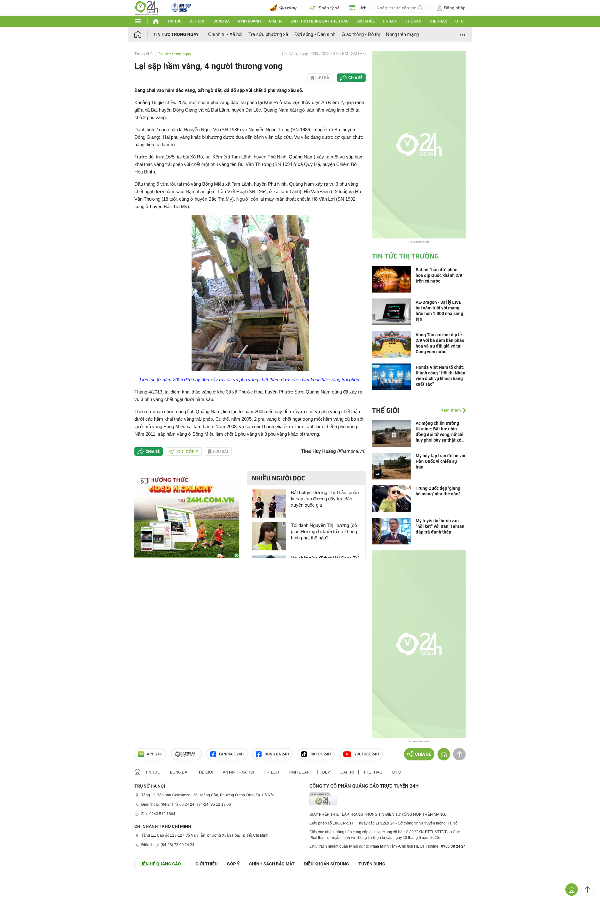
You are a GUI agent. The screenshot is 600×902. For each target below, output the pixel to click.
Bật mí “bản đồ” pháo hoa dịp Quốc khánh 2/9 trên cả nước (439, 275)
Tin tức (175, 21)
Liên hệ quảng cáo (160, 863)
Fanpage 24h (231, 754)
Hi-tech (390, 21)
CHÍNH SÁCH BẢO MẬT (272, 863)
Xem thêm (451, 410)
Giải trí (275, 21)
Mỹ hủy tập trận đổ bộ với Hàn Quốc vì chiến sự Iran (440, 461)
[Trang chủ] (143, 34)
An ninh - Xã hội (238, 772)
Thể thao (438, 21)
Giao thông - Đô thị (361, 34)
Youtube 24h (366, 754)
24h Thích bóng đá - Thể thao (319, 21)
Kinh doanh (249, 21)
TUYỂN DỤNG (371, 863)
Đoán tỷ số (329, 7)
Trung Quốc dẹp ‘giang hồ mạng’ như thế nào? (438, 491)
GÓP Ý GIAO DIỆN (18, 884)
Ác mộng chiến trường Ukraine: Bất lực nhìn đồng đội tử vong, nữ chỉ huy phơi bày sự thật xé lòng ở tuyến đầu (439, 432)
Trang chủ (143, 54)
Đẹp (326, 772)
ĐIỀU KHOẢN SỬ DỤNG (326, 863)
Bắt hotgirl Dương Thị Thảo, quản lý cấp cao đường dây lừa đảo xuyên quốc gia (325, 499)
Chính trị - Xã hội (225, 34)
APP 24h (154, 754)
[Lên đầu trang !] (587, 889)
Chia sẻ (355, 78)
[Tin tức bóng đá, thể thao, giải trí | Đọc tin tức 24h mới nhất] (146, 7)
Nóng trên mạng (402, 34)
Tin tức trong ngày (176, 34)
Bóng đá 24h (277, 754)
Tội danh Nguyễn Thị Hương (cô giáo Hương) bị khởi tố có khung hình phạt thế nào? (324, 531)
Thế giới (413, 21)
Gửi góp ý (187, 451)
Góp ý (233, 863)
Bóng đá (221, 21)
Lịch (362, 7)
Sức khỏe (366, 21)
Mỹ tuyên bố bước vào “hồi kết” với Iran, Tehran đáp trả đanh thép (440, 526)
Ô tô (459, 21)
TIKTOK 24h (320, 754)
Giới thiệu (206, 863)
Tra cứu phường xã (268, 34)
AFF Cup (197, 21)
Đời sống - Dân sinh (314, 34)
